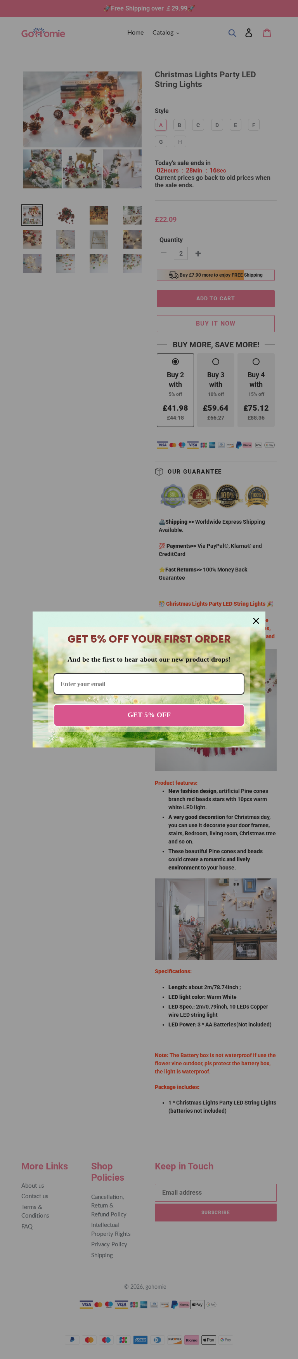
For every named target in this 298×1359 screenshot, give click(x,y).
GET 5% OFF (149, 715)
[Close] (256, 621)
